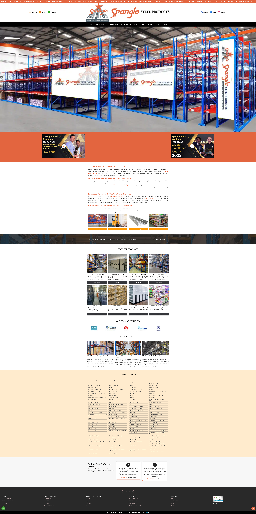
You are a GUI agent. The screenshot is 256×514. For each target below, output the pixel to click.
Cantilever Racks (18, 1)
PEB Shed (111, 408)
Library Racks (132, 399)
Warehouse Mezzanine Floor (157, 451)
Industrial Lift (132, 414)
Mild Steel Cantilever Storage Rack (97, 397)
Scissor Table (112, 426)
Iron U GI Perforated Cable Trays (158, 430)
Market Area (173, 507)
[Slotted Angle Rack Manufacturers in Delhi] (159, 272)
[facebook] (123, 491)
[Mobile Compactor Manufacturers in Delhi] (117, 272)
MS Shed (152, 410)
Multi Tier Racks (113, 391)
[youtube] (64, 146)
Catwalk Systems (154, 449)
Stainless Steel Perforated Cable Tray (137, 442)
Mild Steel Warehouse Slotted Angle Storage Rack (157, 446)
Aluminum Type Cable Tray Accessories (116, 446)
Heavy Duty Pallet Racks (156, 408)
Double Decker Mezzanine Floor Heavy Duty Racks (98, 1)
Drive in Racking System (156, 397)
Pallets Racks (115, 185)
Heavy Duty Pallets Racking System (156, 400)
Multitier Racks (170, 1)
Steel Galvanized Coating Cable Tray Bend (117, 449)
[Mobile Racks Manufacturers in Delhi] (138, 304)
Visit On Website (217, 503)
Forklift (151, 439)
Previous (1, 77)
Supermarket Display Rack (115, 410)
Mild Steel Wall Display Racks (157, 420)
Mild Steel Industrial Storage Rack (158, 435)
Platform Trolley (113, 428)
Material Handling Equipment (234, 1)
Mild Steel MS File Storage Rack (158, 443)
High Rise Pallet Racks (135, 391)
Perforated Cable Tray (94, 391)
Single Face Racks (158, 1)
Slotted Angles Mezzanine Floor (137, 406)
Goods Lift (132, 435)
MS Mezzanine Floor (94, 402)
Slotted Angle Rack (47, 1)
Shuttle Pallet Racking (94, 424)
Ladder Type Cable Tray (115, 380)
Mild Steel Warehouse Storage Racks (157, 433)
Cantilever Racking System (156, 402)
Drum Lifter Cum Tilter (155, 441)
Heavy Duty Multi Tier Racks (116, 404)
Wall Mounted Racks (134, 428)
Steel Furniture (133, 412)
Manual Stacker (93, 430)
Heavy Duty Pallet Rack (74, 1)
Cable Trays (153, 426)
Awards (158, 24)
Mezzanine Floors (113, 422)
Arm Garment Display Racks (136, 430)
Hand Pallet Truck (133, 432)
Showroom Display (93, 449)
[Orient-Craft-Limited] (128, 328)
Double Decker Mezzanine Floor (97, 393)
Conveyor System (154, 416)
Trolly (151, 389)
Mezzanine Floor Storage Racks (117, 412)
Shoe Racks (112, 402)
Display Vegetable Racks (215, 1)
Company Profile (100, 24)
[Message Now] (3, 508)
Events (143, 24)
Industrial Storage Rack (94, 380)
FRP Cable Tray (133, 439)
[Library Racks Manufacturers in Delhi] (117, 304)
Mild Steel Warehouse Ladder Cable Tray (97, 415)
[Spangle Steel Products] (128, 21)
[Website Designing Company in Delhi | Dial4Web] (146, 512)
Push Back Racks (133, 416)
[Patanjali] (144, 328)
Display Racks (153, 422)
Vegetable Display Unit (114, 439)
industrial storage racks (117, 196)
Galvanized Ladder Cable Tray (116, 416)
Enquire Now (160, 239)
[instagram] (132, 491)
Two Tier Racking (93, 426)
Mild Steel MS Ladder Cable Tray (137, 410)
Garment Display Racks (135, 424)
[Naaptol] (96, 328)
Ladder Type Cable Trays (122, 1)
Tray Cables (153, 428)
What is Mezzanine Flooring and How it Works (98, 355)
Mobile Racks (112, 406)
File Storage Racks (114, 453)
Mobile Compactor (114, 414)
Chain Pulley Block (113, 424)
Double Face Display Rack (156, 395)
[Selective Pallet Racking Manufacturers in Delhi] (138, 272)
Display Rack (132, 404)
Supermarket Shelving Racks (96, 445)
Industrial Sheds (190, 1)
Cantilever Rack (60, 1)
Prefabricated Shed (114, 395)
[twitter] (128, 491)
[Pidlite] (160, 328)
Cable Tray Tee (113, 393)
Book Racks (92, 395)
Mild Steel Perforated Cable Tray (137, 420)
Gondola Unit (112, 441)
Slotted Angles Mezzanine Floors (158, 391)
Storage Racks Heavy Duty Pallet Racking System (117, 431)
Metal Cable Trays (134, 422)
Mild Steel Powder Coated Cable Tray (117, 419)
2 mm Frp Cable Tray (94, 408)
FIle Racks (132, 395)
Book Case (180, 1)
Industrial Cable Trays (155, 424)
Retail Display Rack (154, 412)
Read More (97, 282)
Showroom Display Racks (135, 437)
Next (254, 77)
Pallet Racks (153, 418)
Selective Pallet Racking (95, 422)
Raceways (111, 399)
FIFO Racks (153, 404)
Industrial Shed (92, 399)
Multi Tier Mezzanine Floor (95, 412)
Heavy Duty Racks (148, 198)
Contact (166, 24)
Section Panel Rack (134, 418)
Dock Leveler (132, 445)
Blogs (136, 24)
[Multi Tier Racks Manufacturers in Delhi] (97, 304)
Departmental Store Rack (156, 414)
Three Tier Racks (113, 397)
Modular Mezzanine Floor (95, 404)
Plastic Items (92, 406)
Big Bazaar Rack (93, 418)
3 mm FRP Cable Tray (155, 437)
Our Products (125, 24)
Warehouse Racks (133, 402)
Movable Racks (201, 1)
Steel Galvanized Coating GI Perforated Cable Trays (116, 436)
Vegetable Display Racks (95, 435)
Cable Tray (132, 397)
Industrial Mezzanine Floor (136, 408)
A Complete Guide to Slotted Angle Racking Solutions (126, 356)
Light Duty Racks (93, 453)
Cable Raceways (137, 1)
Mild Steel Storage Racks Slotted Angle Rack (137, 449)
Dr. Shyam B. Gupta (113, 24)
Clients (150, 24)
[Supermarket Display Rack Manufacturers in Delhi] (159, 304)
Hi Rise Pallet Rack (154, 406)
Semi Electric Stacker (32, 1)
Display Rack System (134, 426)
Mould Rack (153, 393)
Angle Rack (147, 1)
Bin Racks (131, 393)
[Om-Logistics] (112, 328)
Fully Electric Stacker (94, 439)
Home (90, 24)
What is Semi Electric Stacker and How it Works (154, 355)
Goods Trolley (124, 185)
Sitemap (172, 505)
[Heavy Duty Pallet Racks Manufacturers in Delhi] (97, 272)
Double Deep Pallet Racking (136, 389)
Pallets (90, 410)
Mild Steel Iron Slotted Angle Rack (97, 441)
